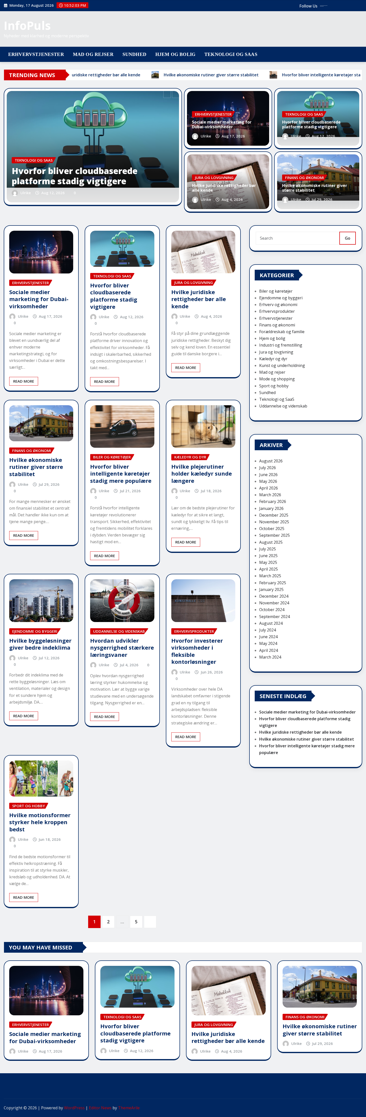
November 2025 (274, 522)
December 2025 (273, 515)
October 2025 (271, 528)
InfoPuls (27, 25)
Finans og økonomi (277, 325)
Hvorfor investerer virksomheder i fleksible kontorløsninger (197, 651)
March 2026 (270, 494)
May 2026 (268, 481)
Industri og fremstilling (280, 345)
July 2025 (267, 549)
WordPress (74, 1108)
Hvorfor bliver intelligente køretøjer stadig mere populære (120, 473)
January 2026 (271, 508)
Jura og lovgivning (276, 352)
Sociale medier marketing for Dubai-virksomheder (221, 124)
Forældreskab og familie (282, 331)
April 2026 (268, 488)
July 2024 (267, 630)
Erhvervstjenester (36, 54)
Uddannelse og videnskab (283, 406)
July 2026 (267, 467)
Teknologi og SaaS (230, 54)
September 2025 (274, 535)
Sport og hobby (274, 386)
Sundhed (134, 54)
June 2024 (268, 636)
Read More (23, 381)
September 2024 (274, 616)
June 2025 (268, 555)
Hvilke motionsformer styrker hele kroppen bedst (39, 822)
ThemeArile (129, 1108)
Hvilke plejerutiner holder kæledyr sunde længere (201, 473)
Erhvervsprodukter (277, 311)
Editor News (100, 1108)
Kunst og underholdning (282, 365)
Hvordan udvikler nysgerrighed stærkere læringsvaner (122, 647)
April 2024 (268, 650)
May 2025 (268, 562)
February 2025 (272, 582)
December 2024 (273, 596)
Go (347, 238)
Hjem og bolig (175, 54)
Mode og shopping (277, 379)
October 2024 (271, 609)
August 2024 (271, 623)
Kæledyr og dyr (273, 358)
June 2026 (268, 474)
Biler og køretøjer (276, 291)
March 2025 (270, 576)
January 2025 (271, 589)
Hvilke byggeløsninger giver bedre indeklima (40, 644)
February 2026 (272, 501)
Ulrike (25, 192)
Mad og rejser (93, 54)
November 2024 (274, 603)
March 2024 (270, 657)
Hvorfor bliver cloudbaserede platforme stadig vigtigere (74, 176)
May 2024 (268, 643)
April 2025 (268, 569)
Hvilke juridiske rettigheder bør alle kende (224, 188)
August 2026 (271, 461)
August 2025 (271, 542)
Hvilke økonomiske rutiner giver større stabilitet (314, 188)
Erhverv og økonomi (278, 304)
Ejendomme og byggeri (281, 298)
